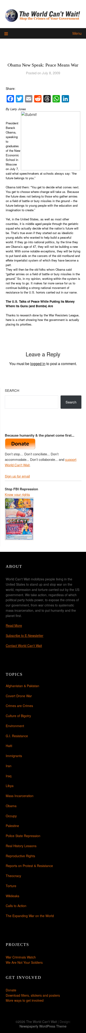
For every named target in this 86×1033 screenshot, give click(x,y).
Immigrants (14, 755)
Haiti (9, 745)
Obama (11, 805)
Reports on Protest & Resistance (29, 865)
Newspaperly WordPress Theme (43, 1026)
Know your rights (17, 494)
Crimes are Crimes (19, 705)
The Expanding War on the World (30, 915)
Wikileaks (12, 896)
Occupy (11, 816)
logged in (37, 363)
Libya (10, 785)
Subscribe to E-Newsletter (24, 635)
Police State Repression (23, 835)
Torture (11, 886)
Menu (77, 33)
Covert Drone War (19, 696)
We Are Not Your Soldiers (24, 962)
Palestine (12, 825)
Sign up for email (17, 476)
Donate (11, 990)
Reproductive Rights (20, 856)
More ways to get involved (25, 1000)
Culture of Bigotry (18, 715)
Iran (8, 765)
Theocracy (13, 875)
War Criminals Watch (21, 957)
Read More (14, 625)
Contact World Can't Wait (24, 645)
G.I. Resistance (17, 736)
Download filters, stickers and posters (33, 995)
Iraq (8, 776)
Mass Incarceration (19, 795)
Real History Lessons (21, 845)
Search (12, 390)
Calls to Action (16, 905)
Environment (15, 725)
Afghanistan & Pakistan (22, 685)
